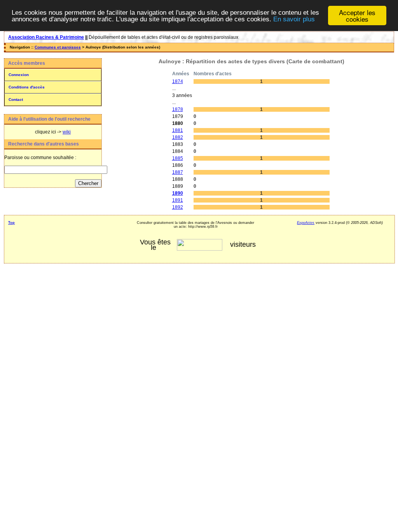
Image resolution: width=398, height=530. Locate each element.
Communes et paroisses (58, 47)
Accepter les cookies (357, 15)
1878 (177, 109)
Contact (16, 99)
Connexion (19, 75)
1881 (177, 130)
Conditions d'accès (27, 87)
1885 (177, 158)
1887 (177, 172)
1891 (177, 200)
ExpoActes (305, 223)
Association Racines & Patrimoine (46, 37)
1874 (177, 81)
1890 (177, 193)
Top (11, 223)
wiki (67, 132)
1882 (177, 137)
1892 (177, 207)
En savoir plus (294, 19)
